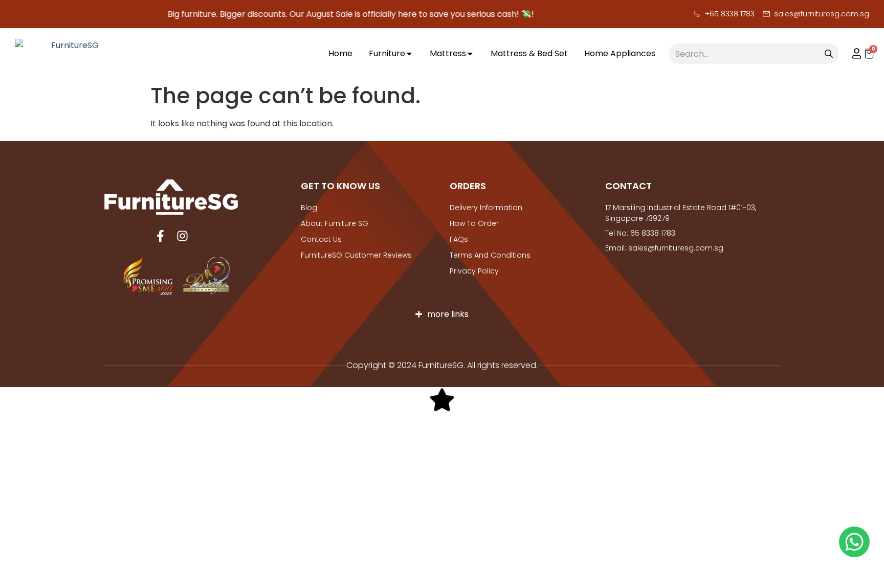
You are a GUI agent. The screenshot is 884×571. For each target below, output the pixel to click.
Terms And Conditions (490, 255)
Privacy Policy (474, 271)
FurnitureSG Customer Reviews (356, 255)
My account (851, 54)
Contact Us (321, 239)
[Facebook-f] (160, 236)
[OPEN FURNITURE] (409, 54)
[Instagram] (182, 236)
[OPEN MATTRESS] (470, 54)
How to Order (474, 223)
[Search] (829, 53)
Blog (309, 207)
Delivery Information (486, 207)
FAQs (459, 239)
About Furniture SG (334, 223)
